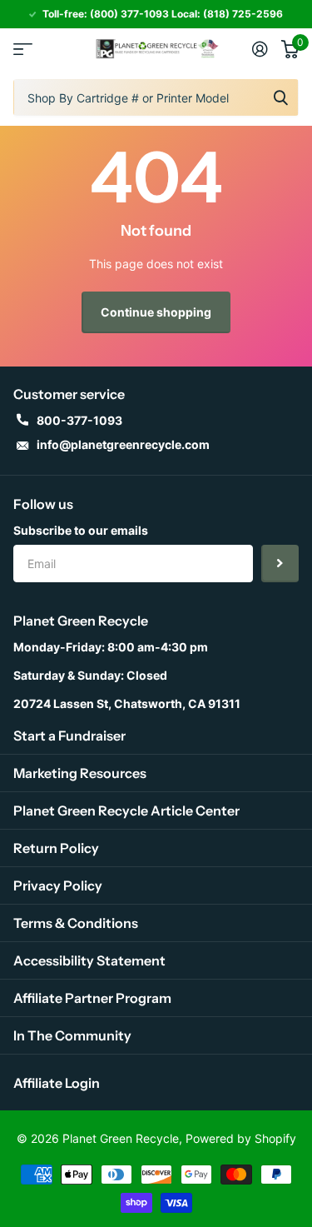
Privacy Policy (57, 885)
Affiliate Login (56, 1083)
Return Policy (56, 848)
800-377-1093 (79, 420)
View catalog (22, 48)
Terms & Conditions (75, 923)
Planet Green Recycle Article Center (126, 810)
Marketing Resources (79, 773)
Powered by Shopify (241, 1138)
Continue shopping (156, 312)
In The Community (72, 1035)
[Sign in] (260, 49)
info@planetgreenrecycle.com (123, 444)
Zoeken (280, 97)
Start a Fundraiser (69, 735)
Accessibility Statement (89, 960)
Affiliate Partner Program (92, 998)
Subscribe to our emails (80, 530)
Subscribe (280, 563)
